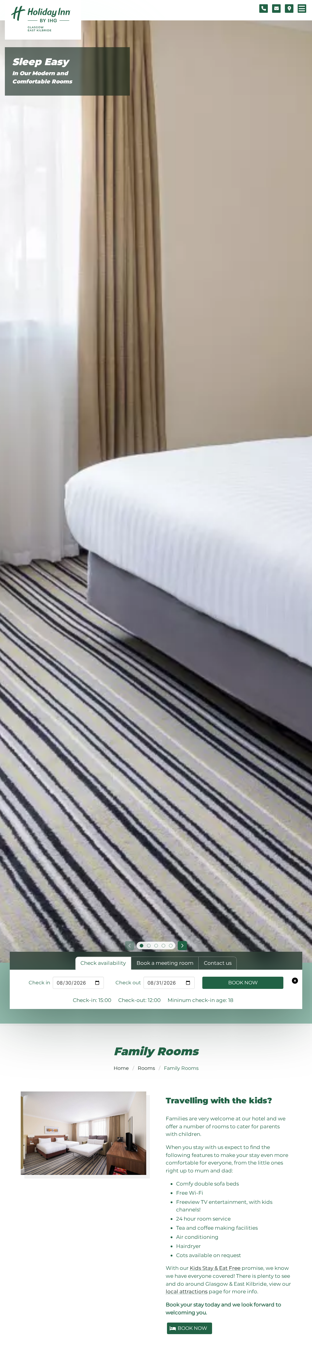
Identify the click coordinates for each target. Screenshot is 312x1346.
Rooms (146, 1068)
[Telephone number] (263, 8)
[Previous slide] (129, 945)
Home (121, 1068)
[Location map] (289, 8)
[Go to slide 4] (163, 945)
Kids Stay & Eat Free (215, 1268)
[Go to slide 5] (170, 945)
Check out (128, 983)
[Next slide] (182, 945)
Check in (39, 983)
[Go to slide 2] (149, 945)
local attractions (186, 1291)
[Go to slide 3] (156, 945)
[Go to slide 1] (141, 945)
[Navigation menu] (302, 8)
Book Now (243, 983)
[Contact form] (276, 8)
